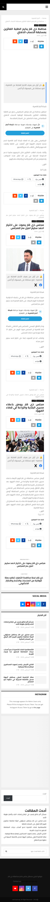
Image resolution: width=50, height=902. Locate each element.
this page (37, 707)
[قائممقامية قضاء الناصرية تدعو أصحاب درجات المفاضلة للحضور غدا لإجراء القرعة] (40, 652)
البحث (44, 793)
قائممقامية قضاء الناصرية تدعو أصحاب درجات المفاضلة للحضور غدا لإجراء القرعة (19, 651)
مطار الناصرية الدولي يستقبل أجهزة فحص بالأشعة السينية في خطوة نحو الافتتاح (19, 679)
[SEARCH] (6, 851)
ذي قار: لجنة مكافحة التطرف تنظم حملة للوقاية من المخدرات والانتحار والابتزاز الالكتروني (24, 580)
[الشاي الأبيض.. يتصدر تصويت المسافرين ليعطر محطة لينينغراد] (40, 667)
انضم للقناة (25, 133)
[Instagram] (21, 888)
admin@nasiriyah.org (29, 881)
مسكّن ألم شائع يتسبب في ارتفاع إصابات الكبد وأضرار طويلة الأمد (19, 623)
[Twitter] (28, 888)
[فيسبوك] (26, 94)
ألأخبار (36, 25)
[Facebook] (35, 888)
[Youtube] (15, 888)
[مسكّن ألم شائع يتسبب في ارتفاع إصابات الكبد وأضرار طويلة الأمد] (40, 624)
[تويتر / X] (26, 100)
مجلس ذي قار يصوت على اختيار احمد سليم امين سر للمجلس (25, 564)
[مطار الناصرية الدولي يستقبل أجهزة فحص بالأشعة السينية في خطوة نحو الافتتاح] (40, 680)
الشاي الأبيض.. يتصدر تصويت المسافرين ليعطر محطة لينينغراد (19, 665)
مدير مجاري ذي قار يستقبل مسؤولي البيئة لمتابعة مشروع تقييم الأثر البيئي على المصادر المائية (19, 637)
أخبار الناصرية (42, 25)
